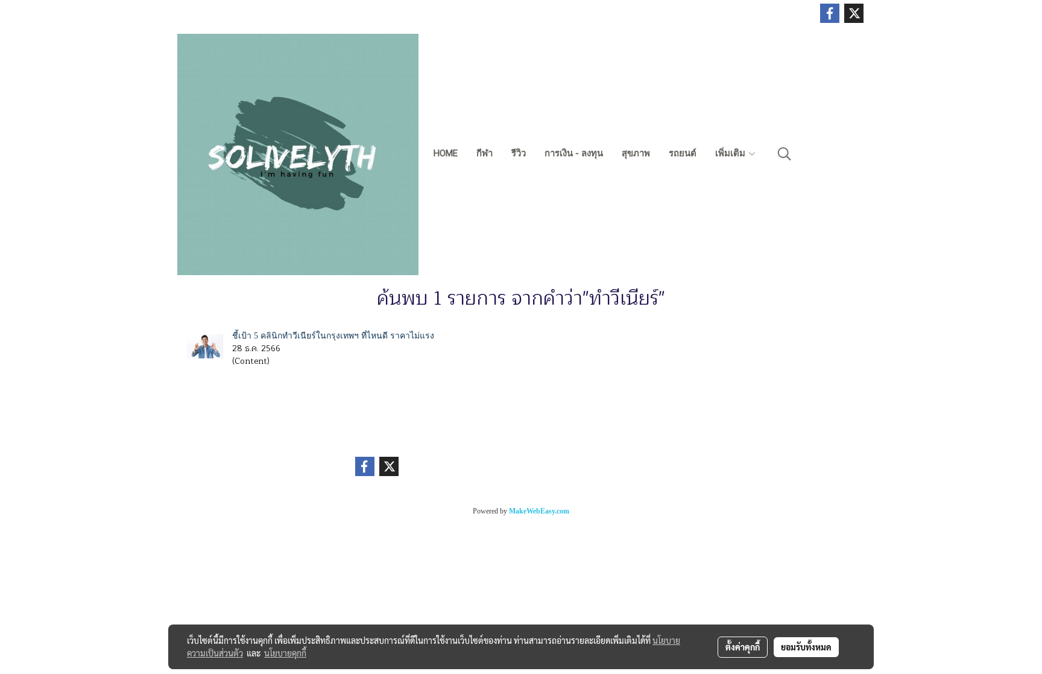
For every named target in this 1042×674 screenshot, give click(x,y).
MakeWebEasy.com (539, 511)
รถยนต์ (682, 153)
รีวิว (518, 153)
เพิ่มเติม (731, 153)
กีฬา (484, 153)
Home (446, 153)
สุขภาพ (636, 153)
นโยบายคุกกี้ (285, 652)
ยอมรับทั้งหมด (806, 646)
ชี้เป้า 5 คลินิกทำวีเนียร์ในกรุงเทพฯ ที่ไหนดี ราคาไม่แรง (333, 335)
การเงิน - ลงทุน (574, 153)
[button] (784, 153)
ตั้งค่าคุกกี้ (742, 646)
